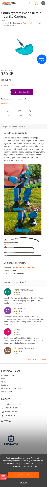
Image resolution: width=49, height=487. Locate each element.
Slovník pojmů (6, 391)
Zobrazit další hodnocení (37, 359)
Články (3, 382)
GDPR (3, 378)
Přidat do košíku (23, 92)
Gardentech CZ (10, 415)
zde (35, 466)
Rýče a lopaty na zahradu (23, 267)
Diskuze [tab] (22, 126)
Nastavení (23, 482)
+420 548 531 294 (11, 408)
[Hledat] (30, 3)
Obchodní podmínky (8, 375)
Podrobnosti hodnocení (32, 23)
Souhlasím (25, 474)
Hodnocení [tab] (13, 126)
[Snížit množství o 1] (10, 93)
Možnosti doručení (8, 85)
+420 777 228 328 (11, 411)
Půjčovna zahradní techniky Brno (13, 388)
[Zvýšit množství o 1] (10, 90)
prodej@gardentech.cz (13, 404)
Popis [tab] (5, 126)
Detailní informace (8, 103)
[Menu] (43, 3)
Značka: (10, 25)
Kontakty (4, 385)
